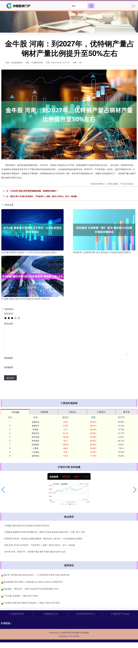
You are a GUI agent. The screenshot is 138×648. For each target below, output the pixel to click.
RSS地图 (75, 632)
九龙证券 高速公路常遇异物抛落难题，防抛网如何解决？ (34, 190)
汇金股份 (35, 452)
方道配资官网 (16, 613)
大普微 (35, 448)
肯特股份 (35, 440)
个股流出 (101, 411)
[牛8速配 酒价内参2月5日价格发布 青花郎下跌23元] (32, 276)
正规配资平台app (120, 613)
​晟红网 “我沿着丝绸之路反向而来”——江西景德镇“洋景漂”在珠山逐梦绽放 (36, 574)
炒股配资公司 (51, 613)
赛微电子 (35, 425)
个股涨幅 (15, 412)
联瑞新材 (35, 444)
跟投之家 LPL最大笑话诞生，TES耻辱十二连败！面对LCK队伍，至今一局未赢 (43, 196)
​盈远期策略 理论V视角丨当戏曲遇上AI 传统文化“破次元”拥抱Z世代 (33, 581)
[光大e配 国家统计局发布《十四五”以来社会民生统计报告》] (32, 229)
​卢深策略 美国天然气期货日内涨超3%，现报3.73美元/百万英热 (32, 602)
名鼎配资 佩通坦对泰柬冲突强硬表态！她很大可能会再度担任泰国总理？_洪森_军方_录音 (44, 531)
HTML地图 (84, 632)
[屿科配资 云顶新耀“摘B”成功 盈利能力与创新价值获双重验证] (104, 229)
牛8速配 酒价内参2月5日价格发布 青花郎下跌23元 (26, 525)
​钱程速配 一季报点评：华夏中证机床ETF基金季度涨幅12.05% (31, 588)
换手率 (126, 411)
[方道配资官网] (18, 5)
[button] (3, 490)
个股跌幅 (43, 411)
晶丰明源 (35, 437)
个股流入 (72, 411)
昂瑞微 (35, 429)
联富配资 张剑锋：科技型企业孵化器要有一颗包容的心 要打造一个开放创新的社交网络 (43, 538)
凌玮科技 (35, 455)
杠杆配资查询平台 (85, 613)
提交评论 (10, 378)
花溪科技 (35, 421)
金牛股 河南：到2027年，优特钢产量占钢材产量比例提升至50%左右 (35, 551)
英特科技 (35, 433)
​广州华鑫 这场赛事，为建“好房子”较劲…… (23, 595)
